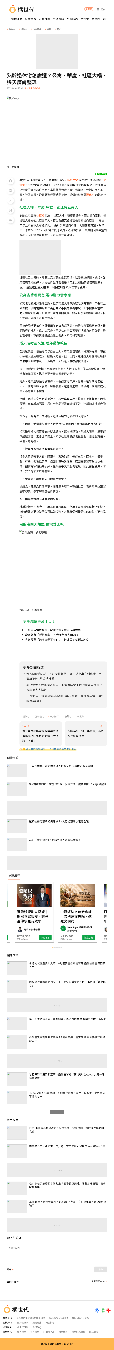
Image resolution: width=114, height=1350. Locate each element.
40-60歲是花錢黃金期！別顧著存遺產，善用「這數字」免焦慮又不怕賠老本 (67, 1094)
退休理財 (16, 19)
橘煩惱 (85, 19)
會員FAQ (37, 1327)
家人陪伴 (54, 716)
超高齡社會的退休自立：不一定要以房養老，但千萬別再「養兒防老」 (67, 983)
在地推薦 (44, 19)
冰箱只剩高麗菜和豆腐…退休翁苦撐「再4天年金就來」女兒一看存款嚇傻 (67, 1076)
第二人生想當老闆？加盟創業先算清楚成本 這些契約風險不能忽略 (67, 1019)
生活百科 (58, 19)
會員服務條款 (78, 1332)
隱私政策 (93, 1332)
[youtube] (108, 1310)
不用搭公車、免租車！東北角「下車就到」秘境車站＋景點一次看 (67, 1146)
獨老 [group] (59, 29)
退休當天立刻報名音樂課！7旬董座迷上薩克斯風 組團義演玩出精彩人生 (67, 1039)
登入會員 (34, 1332)
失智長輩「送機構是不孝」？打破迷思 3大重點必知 (56, 640)
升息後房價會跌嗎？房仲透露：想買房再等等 (53, 630)
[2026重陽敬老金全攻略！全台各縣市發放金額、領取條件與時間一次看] (17, 1132)
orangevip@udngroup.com (31, 1317)
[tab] (52, 947)
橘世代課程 (22, 1327)
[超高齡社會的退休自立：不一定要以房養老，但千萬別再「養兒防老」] (17, 986)
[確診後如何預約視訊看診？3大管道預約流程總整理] (17, 826)
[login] (98, 9)
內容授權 (50, 1322)
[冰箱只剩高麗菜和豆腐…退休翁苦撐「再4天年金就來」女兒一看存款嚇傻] (17, 1079)
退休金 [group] (24, 29)
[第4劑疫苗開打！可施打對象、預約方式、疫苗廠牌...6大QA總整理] (17, 789)
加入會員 (21, 1332)
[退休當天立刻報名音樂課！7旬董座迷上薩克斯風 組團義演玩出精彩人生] (17, 1042)
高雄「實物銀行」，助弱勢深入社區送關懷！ (55, 839)
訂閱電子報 (48, 1332)
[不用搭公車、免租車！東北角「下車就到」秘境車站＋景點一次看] (17, 1151)
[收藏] (10, 210)
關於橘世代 (22, 1322)
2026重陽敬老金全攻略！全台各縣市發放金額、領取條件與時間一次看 (68, 1129)
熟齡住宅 (39, 716)
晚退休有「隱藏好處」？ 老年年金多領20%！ (53, 635)
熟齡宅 (68, 716)
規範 (9, 1269)
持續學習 (30, 19)
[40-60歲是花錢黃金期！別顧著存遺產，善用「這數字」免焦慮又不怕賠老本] (17, 1097)
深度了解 (24, 937)
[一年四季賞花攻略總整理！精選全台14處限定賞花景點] (17, 771)
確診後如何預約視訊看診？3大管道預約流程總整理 (59, 821)
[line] (103, 1310)
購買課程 (89, 9)
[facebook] (97, 1310)
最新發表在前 (98, 1281)
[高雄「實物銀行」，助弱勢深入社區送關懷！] (17, 844)
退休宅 (26, 716)
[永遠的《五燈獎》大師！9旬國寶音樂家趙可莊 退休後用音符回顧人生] (17, 968)
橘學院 (96, 19)
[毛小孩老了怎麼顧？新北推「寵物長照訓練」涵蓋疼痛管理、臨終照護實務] (17, 1188)
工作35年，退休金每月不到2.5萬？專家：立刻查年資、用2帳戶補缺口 (67, 1203)
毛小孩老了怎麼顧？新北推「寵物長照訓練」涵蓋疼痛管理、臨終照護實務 (67, 1185)
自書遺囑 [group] (37, 29)
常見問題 (63, 1332)
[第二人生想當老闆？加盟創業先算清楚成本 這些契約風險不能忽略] (17, 1024)
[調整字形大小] (10, 220)
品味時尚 (72, 19)
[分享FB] (10, 180)
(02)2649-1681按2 (58, 1317)
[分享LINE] (10, 190)
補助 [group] (49, 29)
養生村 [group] (12, 29)
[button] (103, 9)
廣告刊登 (37, 1322)
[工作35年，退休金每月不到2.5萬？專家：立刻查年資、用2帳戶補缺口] (17, 1206)
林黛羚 (80, 716)
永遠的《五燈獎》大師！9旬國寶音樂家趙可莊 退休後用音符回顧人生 (67, 965)
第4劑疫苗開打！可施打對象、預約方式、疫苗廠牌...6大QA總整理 (67, 784)
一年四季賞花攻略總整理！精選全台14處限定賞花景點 (61, 766)
